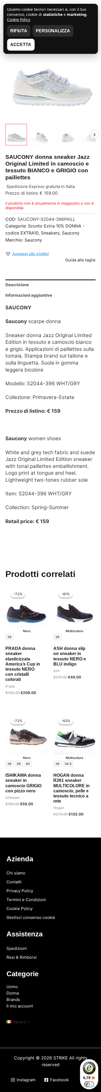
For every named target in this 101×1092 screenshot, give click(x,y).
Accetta (20, 44)
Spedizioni (16, 948)
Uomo (12, 986)
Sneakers (50, 233)
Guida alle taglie (80, 259)
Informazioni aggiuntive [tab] (28, 295)
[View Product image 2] (42, 134)
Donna (12, 993)
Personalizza (53, 31)
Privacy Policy (19, 890)
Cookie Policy (19, 908)
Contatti (14, 881)
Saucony (70, 233)
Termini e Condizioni (26, 899)
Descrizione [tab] (17, 284)
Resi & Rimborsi (21, 957)
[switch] (89, 1084)
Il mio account (19, 1006)
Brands (13, 999)
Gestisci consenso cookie (30, 917)
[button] (27, 253)
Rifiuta (18, 31)
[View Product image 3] (67, 134)
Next (94, 135)
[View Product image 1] (16, 134)
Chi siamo (15, 873)
